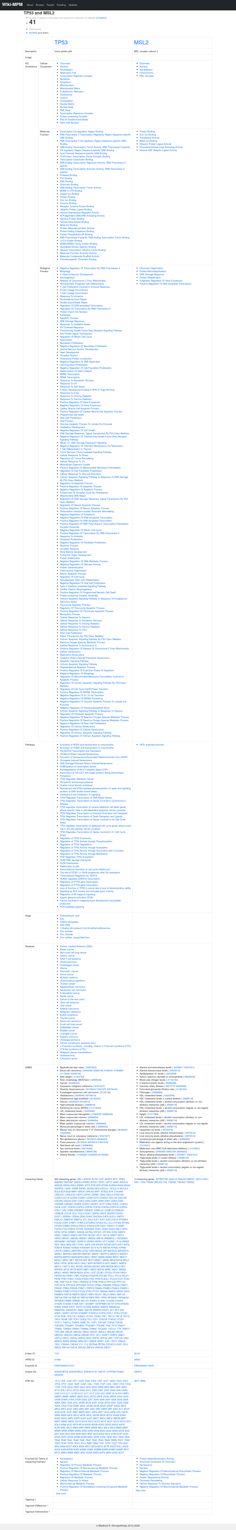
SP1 (112, 1310)
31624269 (65, 1132)
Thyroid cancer (67, 1018)
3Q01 (113, 1402)
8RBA (64, 1452)
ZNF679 (90, 1347)
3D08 (113, 1399)
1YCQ (128, 1384)
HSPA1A (81, 1241)
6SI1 (56, 1433)
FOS (64, 1229)
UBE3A (77, 1335)
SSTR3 (74, 1313)
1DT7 (74, 1380)
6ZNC (103, 1437)
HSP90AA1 (122, 1238)
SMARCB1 (59, 1310)
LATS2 (85, 1250)
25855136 (98, 1070)
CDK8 (114, 1200)
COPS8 (123, 1207)
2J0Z (56, 1393)
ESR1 (103, 1225)
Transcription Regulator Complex (76, 75)
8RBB (70, 1452)
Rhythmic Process (69, 545)
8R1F (126, 1449)
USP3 (88, 1338)
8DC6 (81, 1446)
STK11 (109, 1313)
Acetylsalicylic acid (69, 915)
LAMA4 (66, 1250)
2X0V (126, 1396)
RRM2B (76, 1300)
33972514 (190, 1132)
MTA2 (71, 1263)
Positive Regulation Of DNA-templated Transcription (86, 520)
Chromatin (65, 63)
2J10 (62, 1393)
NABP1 (114, 1263)
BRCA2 (90, 1191)
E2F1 (96, 1219)
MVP (90, 1263)
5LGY (89, 1418)
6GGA (87, 1424)
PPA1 (76, 1282)
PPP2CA (70, 1285)
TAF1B (118, 1316)
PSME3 (67, 1291)
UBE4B (85, 1335)
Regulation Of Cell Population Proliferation (81, 470)
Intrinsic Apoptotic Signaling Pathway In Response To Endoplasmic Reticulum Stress (93, 600)
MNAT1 (98, 1260)
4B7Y (137, 1380)
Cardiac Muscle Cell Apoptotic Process (79, 408)
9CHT (121, 1452)
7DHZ (127, 1440)
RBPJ (91, 1294)
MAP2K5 (77, 1253)
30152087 (95, 1098)
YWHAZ (74, 1344)
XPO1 (114, 1341)
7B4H (100, 1440)
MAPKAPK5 (77, 1257)
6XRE (97, 1437)
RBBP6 (76, 1294)
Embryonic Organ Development (75, 555)
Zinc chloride (66, 934)
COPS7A (114, 1207)
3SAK (57, 1405)
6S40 (108, 1430)
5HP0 (70, 1418)
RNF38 (84, 1297)
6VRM (77, 1437)
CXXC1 (88, 1213)
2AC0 (70, 1387)
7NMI (89, 1443)
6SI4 (72, 1433)
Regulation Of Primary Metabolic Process (80, 1464)
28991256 (171, 1151)
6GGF (122, 1424)
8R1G (57, 1452)
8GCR (113, 1446)
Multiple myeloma (69, 977)
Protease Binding (68, 175)
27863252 (97, 1114)
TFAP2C (112, 1319)
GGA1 (98, 1229)
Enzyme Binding (68, 203)
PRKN (66, 1288)
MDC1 (87, 1257)
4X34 (106, 1412)
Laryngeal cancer (68, 1033)
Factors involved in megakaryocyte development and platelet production (90, 902)
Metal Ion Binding (68, 225)
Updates (73, 4)
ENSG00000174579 (144, 1365)
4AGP (110, 1405)
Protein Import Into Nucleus (73, 311)
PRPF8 (90, 1288)
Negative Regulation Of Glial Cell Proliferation (82, 583)
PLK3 (126, 1278)
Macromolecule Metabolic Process (77, 1483)
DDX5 (83, 1216)
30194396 (102, 1154)
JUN (93, 1244)
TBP (70, 1319)
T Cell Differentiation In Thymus (76, 449)
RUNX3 (93, 1300)
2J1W (74, 1393)
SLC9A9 (87, 1306)
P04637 (120, 1371)
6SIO (84, 1433)
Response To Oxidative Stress (75, 324)
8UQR (89, 1452)
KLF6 (99, 1247)
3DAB (57, 1402)
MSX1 (57, 1263)
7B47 (115, 1437)
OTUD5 (116, 1272)
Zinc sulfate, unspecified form (75, 937)
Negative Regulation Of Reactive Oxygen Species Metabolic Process (94, 717)
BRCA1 (82, 1191)
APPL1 (102, 1182)
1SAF (77, 1384)
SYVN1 (89, 1316)
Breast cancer (67, 949)
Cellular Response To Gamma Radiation (80, 626)
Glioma (63, 968)
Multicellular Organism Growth (75, 464)
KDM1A (58, 1247)
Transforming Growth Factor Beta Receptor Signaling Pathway (91, 330)
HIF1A (106, 1235)
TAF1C (126, 1316)
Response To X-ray (69, 392)
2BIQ (123, 1387)
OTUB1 (100, 1272)
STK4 (117, 1313)
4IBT (86, 1408)
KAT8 (126, 1244)
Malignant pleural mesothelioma (76, 1052)
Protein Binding (67, 197)
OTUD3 (108, 1272)
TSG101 (112, 1328)
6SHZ (121, 1430)
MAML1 (58, 1253)
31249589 (92, 1154)
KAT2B (107, 1244)
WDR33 (58, 1341)
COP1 (64, 1207)
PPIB (95, 1282)
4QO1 (88, 1412)
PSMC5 (115, 1288)
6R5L (63, 1427)
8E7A (100, 1446)
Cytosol (64, 97)
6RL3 (100, 1427)
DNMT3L (78, 1219)
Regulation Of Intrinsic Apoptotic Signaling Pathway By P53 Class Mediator (93, 684)
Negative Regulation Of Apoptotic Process (81, 489)
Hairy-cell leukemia (69, 1002)
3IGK (69, 1402)
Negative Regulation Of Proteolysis (77, 514)
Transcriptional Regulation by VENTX (78, 875)
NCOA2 (88, 1266)
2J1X (80, 1393)
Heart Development (69, 352)
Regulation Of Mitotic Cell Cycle (76, 336)
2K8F (108, 1393)
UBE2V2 (68, 1335)
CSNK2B (58, 1213)
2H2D (94, 1390)
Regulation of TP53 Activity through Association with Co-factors (92, 850)
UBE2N (119, 1331)
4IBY (109, 1408)
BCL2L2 (124, 1188)
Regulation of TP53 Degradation (76, 844)
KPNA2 (115, 1247)
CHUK (57, 1207)
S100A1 (102, 1300)
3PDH (107, 1402)
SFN (117, 1303)
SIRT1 (72, 1306)
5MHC (64, 1421)
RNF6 (91, 1297)
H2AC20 (182, 1179)
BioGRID (33, 32)
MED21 (58, 1260)
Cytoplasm (65, 82)
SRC (122, 1310)
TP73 (114, 1325)
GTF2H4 (106, 1232)
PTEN (74, 1291)
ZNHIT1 (107, 1347)
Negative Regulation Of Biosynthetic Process (162, 1474)
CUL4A (67, 1213)
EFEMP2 (123, 1219)
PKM (97, 1278)
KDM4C (67, 1247)
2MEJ (126, 1393)
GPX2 (64, 1232)
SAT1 (82, 1303)
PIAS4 (85, 1278)
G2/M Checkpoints (69, 863)
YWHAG (65, 1344)
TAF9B (63, 1319)
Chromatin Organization (151, 268)
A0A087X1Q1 (90, 1371)
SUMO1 (82, 1316)
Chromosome (146, 72)
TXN (56, 1331)
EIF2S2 (99, 1222)
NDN (103, 1266)
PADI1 (123, 1272)
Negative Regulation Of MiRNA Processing (81, 698)
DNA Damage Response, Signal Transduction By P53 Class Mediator (94, 433)
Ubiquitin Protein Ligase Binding (76, 209)
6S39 (96, 1430)
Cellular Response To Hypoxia (75, 617)
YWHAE (172, 1182)
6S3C (103, 1430)
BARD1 (83, 1188)
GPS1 (125, 1229)
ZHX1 (119, 1344)
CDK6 (101, 1200)
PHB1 (64, 1278)
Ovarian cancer (67, 983)
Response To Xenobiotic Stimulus (77, 380)
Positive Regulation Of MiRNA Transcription (82, 692)
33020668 (181, 1086)
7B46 (109, 1437)
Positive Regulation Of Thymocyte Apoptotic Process (87, 611)
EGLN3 (58, 1222)
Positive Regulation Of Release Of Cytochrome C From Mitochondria (94, 648)
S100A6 (58, 1303)
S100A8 (67, 1303)
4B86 (142, 1380)
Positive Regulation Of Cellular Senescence (82, 729)
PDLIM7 (103, 1275)
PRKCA (116, 1285)
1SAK (83, 1384)
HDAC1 (58, 1235)
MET (71, 1260)
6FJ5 (81, 1424)
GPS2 (57, 1232)
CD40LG (104, 1197)
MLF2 (91, 1260)
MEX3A (79, 1260)
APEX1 (94, 1182)
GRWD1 (72, 1232)
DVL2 (90, 1219)
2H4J (118, 1390)
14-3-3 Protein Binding (71, 240)
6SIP (89, 1433)
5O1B (84, 1421)
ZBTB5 (101, 1344)
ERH (97, 1225)
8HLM (125, 1446)
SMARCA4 (114, 1306)
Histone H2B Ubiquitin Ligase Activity (158, 150)
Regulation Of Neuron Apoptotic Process (80, 505)
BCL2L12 (114, 1188)
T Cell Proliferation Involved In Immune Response (85, 286)
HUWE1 (112, 1241)
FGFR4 (58, 1229)
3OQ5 (101, 1402)
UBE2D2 (77, 1331)
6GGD (108, 1424)
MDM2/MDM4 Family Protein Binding (78, 243)
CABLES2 (70, 1194)
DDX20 (75, 1216)
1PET (64, 1384)
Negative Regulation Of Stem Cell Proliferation (83, 723)
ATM (93, 1185)
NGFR (80, 1269)
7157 (56, 1353)
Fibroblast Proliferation (71, 539)
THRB (83, 1322)
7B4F (88, 1440)
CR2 (64, 1210)
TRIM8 (149, 1182)
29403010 (175, 1070)
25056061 (181, 1151)
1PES (57, 1384)
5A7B (125, 1412)
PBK (76, 1275)
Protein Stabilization (70, 558)
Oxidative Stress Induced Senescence (79, 754)
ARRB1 (80, 1185)
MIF (85, 1260)
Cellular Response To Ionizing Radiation (80, 623)
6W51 (90, 1437)
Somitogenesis (67, 277)
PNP (62, 1282)
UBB (62, 1331)
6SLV (107, 1433)
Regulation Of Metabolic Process (76, 1477)
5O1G (116, 1421)
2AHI (82, 1387)
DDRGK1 (67, 1216)
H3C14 (199, 1179)
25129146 (105, 1092)
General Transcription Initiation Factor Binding (83, 250)
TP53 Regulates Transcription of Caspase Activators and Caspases (94, 813)
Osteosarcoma (67, 1055)
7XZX (108, 1443)
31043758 (78, 1076)
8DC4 (75, 1446)
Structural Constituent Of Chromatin (157, 1461)
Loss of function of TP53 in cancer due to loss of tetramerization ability (95, 888)
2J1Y (86, 1393)
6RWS (71, 1430)
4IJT (121, 1408)
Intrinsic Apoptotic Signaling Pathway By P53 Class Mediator (90, 639)
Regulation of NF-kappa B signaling (77, 894)
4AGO (103, 1405)
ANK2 (122, 1179)
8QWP (119, 1449)
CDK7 (107, 1200)
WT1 (86, 1341)
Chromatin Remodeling (151, 1480)
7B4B (63, 1440)
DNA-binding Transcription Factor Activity (80, 187)
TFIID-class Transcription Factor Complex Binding (85, 156)
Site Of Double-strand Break (74, 119)
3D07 (107, 1399)
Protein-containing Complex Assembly (79, 595)
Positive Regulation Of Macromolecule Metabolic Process (89, 1468)
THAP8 (75, 1322)
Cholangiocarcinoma (70, 1039)
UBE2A (68, 1331)
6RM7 (125, 1427)
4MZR (81, 1412)
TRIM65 (84, 1328)
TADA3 (97, 1316)
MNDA (106, 1260)
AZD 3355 (65, 925)
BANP (75, 1188)
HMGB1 (83, 1238)
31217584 (153, 1114)
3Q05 (119, 1402)
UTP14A (118, 1338)
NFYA (66, 1269)
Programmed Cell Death (72, 414)
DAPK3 (96, 1213)
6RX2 (84, 1430)
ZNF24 (73, 1347)
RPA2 (104, 1297)
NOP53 (100, 1269)
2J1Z (91, 1393)
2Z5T (90, 1399)
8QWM (97, 1449)
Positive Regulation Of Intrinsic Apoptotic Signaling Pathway (90, 735)
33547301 (189, 1067)
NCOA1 (79, 1266)
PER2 (57, 1278)
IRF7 (74, 1244)
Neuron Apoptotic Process (73, 573)
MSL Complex (147, 75)
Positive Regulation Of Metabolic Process (81, 1474)
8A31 (125, 1443)
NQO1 (115, 1269)
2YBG (71, 1399)
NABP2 (122, 1263)
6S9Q (115, 1430)
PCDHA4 (84, 1275)
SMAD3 (104, 1306)
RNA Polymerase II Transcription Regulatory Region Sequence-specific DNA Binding (95, 136)
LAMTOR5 (75, 1250)
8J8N (63, 1449)
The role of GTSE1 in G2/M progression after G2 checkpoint (90, 872)
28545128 (91, 1151)
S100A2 (110, 1300)
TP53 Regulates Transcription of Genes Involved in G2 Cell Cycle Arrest (92, 821)
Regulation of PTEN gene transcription (79, 881)
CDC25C (58, 1200)
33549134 (75, 1073)
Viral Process (66, 420)
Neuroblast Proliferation (71, 343)
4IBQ (75, 1408)
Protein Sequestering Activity (154, 1477)
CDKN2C (68, 1204)
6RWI (64, 1430)
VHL (165, 1182)
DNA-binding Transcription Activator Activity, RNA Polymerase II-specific (92, 170)
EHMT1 (73, 1222)
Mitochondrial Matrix (70, 88)
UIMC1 (121, 1335)
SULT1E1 (72, 1316)
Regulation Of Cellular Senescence (77, 726)
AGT (101, 1179)
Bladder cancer (67, 1030)
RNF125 (121, 1294)
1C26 (69, 1380)
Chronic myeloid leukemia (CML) (76, 946)
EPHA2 (125, 1222)
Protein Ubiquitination (150, 277)
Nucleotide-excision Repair (73, 299)
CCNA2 (73, 1197)
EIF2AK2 (90, 1222)
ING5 (68, 1244)
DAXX (103, 1213)
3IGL (75, 1402)
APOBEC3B (162, 1179)
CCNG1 (82, 1197)
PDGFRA (94, 1275)
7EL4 (83, 1443)
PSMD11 (124, 1288)
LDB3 (92, 1250)
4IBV (98, 1408)
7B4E (82, 1440)
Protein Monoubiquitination (153, 271)
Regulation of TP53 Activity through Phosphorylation (86, 841)
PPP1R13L (59, 1285)
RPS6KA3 (59, 1300)
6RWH (57, 1430)
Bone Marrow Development (73, 551)
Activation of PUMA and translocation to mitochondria (87, 747)
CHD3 (108, 1204)
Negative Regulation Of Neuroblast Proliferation (83, 346)
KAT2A (99, 1244)
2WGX (113, 1396)
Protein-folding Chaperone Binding (77, 231)
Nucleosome (146, 1464)
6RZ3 (90, 1430)
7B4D (76, 1440)
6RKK (87, 1427)
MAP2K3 (67, 1253)
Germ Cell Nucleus (69, 122)
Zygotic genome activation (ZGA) (76, 897)
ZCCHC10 (111, 1344)
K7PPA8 (111, 1371)
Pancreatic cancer (69, 971)
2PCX (93, 1396)
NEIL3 (117, 1266)
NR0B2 (122, 1269)
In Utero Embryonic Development (76, 274)
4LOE (63, 1412)
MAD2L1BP (101, 1250)
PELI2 (118, 1275)
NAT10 (66, 1266)
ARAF (116, 1182)
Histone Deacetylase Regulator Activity (79, 212)
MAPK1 (96, 1253)
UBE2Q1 (58, 1335)
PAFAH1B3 (60, 1275)
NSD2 (80, 1272)
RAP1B (68, 1294)
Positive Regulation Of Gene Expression (80, 402)
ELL (106, 1222)
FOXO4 (71, 1229)
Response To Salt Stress (72, 386)
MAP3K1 (86, 1253)
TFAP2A (103, 1319)
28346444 (74, 1082)
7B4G (94, 1440)
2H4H (113, 1390)
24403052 (88, 1070)
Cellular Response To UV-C (73, 629)
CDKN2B (58, 1204)
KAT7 (120, 1244)
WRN (80, 1341)
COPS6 (105, 1207)
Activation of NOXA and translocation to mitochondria (86, 744)
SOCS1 (105, 1310)
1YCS (64, 1387)
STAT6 (102, 1313)
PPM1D (102, 1282)
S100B (75, 1303)
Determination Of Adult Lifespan (76, 371)
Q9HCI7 (138, 1371)
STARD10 (93, 1313)
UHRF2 (113, 1335)
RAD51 (120, 1291)
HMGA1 (66, 1238)
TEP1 (95, 1319)
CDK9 (120, 1200)
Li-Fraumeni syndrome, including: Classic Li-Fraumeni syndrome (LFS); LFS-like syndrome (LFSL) (95, 1047)
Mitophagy (65, 271)
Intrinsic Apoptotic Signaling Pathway (78, 664)
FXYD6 (79, 1229)
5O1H (123, 1421)
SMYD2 (88, 1310)
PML (56, 1282)
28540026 (189, 1076)
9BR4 (108, 1452)
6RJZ (69, 1427)
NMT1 (87, 1269)
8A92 (62, 1446)
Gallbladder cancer (69, 1027)
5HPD (77, 1418)
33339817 (178, 1067)
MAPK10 (104, 1253)
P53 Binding (66, 178)
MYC (107, 1263)
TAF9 (57, 1319)
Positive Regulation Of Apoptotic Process (81, 486)
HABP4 (121, 1232)
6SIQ (95, 1433)
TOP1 (94, 1322)
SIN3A (57, 1306)
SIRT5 (79, 1306)
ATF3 (87, 1185)
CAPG (79, 1194)
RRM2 (68, 1300)
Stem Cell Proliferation (71, 632)
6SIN (78, 1433)
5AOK (82, 1415)
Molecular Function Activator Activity (78, 253)
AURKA (113, 1185)
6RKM (94, 1427)
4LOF (69, 1412)
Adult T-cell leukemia (70, 958)
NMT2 (93, 1269)
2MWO (57, 1396)
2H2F (100, 1390)
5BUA (103, 1415)
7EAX (64, 1443)
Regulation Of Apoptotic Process (76, 483)
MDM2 (101, 1257)
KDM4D (75, 1247)
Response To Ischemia (71, 296)
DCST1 (58, 1216)
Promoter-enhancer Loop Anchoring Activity (161, 147)
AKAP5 (108, 1179)
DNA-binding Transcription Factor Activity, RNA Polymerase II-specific (95, 147)
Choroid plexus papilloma (72, 980)
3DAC (64, 1402)
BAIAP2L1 (59, 1188)
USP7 (111, 1338)
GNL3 (118, 1229)
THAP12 (67, 1322)
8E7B (106, 1446)
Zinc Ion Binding (68, 200)
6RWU (78, 1430)
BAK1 (69, 1188)
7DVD (57, 1443)
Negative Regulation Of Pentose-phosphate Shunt (85, 707)
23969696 (157, 1092)
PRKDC (58, 1288)
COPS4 (88, 1207)
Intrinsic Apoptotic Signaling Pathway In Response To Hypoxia (91, 710)
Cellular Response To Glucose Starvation (80, 473)
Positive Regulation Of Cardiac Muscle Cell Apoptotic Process (91, 411)
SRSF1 (58, 1313)
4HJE (69, 1408)
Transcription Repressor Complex (76, 113)
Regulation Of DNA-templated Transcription (81, 305)
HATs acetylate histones (152, 744)
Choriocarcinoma (68, 961)
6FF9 (75, 1424)
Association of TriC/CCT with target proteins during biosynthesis (92, 772)
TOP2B (118, 1322)
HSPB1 (98, 1241)
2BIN (106, 1387)
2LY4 (120, 1393)
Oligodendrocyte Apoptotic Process (77, 667)
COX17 (58, 1210)
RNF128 (58, 1297)
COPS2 (72, 1207)
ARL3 (73, 1185)
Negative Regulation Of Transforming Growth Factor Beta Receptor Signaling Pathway (93, 438)
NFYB (73, 1269)
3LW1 (94, 1402)
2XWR (64, 1399)
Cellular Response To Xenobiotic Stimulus (81, 620)
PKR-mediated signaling (72, 906)
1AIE (63, 1380)
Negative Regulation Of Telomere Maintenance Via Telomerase (91, 445)
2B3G (94, 1387)
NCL (73, 1266)
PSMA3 (98, 1288)
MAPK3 (124, 1253)
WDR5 (66, 1341)
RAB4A (104, 1291)
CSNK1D (109, 1210)
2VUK (106, 1396)
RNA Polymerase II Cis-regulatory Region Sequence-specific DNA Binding (93, 142)
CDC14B (122, 1197)
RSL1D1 (85, 1300)
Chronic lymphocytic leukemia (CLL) (78, 1042)
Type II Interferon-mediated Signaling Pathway (83, 586)
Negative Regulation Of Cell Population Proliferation (85, 367)
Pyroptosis (65, 775)
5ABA (64, 1415)
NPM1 (108, 1269)
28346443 (80, 1095)
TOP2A (111, 1322)
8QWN (105, 1449)
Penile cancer (67, 996)
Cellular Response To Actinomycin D (78, 645)
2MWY (72, 1396)
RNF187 (76, 1297)
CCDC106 (119, 1194)
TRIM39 (67, 1328)
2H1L (88, 1390)
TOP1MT (102, 1322)
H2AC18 (173, 1179)
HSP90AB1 (60, 1241)
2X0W (57, 1399)
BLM (68, 1191)
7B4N (107, 1440)
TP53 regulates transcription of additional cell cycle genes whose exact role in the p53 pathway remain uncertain (95, 827)
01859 (57, 1359)
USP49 (103, 1338)
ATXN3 (104, 1185)
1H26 (87, 1380)
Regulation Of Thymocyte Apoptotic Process (82, 608)
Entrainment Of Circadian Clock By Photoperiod (84, 492)
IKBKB (125, 1241)
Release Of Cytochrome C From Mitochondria (83, 280)
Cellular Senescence (70, 651)
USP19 (58, 1338)
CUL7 (74, 1213)
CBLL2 (109, 1194)
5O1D (97, 1421)
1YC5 (121, 1384)
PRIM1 (98, 1285)
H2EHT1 (102, 1371)
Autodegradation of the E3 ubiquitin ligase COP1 (84, 769)
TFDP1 (120, 1319)
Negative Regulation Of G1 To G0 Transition (82, 695)
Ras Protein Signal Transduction (76, 333)
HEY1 (99, 1235)
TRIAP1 (121, 1325)
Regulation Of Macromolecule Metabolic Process (84, 1471)
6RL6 (112, 1427)
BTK (111, 1191)
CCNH (89, 1197)
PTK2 (89, 1291)
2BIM (100, 1387)
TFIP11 (58, 1322)
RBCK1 (84, 1294)
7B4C (69, 1440)
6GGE (115, 1424)
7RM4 (95, 1443)
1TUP (102, 1384)
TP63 (108, 1325)
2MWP (65, 1396)
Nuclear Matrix (67, 103)
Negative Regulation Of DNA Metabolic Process (84, 561)
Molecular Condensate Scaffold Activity (79, 256)
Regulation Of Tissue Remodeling (76, 458)
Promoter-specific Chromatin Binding (78, 259)
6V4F (119, 1433)
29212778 (170, 1086)
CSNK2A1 (119, 1210)
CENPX (94, 1204)
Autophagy (65, 314)
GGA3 (111, 1229)
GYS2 (114, 1232)
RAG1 (127, 1291)
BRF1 (97, 1191)
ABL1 (80, 1179)
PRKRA (74, 1288)
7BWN (113, 1440)
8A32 (57, 1446)
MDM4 (109, 1257)
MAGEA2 (112, 1250)
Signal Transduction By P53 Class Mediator (81, 636)
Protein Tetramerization (71, 567)
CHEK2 (124, 1204)
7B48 (121, 1437)
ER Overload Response (71, 327)
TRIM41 (76, 1328)
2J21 (103, 1393)
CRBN (70, 1210)
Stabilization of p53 (69, 866)
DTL (85, 1219)
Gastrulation (66, 339)
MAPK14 (114, 1253)
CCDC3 (58, 1197)
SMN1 (81, 1310)
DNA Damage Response (72, 321)
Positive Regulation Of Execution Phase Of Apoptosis (87, 670)
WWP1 (100, 1341)
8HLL (119, 1446)
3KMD (82, 1402)
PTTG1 (96, 1291)
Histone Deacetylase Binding (74, 221)
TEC (89, 1319)
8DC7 (88, 1446)
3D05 (96, 1399)
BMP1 (74, 1191)
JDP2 (87, 1244)
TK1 (88, 1322)
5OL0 (57, 1424)
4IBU (92, 1408)
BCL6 (57, 1191)
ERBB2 (66, 1225)
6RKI (81, 1427)
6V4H (125, 1433)
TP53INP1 (90, 1325)
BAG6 (127, 1185)
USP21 (65, 1338)
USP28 (81, 1338)
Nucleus (64, 66)
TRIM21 (58, 1328)
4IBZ (115, 1408)
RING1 (113, 1294)
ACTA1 (95, 1179)
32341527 (99, 1086)
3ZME (76, 1405)
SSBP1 (66, 1313)
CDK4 (88, 1200)
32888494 (107, 1114)
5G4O (57, 1418)
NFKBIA (58, 1269)
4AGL (83, 1405)
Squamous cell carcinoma (73, 989)
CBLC (103, 1194)
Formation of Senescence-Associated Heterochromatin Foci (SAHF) (94, 757)
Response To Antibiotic (71, 536)
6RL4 (106, 1427)
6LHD (57, 1427)
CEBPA (77, 1204)
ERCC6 (90, 1225)
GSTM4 (89, 1232)
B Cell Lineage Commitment (74, 290)
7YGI (119, 1443)
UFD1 (92, 1335)
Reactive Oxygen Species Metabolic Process (82, 642)
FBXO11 (111, 1225)
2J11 (68, 1393)
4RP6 (94, 1412)
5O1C (91, 1421)
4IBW (104, 1408)
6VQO (57, 1437)
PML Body (65, 110)
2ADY (76, 1387)
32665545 (96, 1079)
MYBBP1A (99, 1263)
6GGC (101, 1424)
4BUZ (123, 1405)
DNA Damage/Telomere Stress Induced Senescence (86, 763)
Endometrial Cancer (70, 993)
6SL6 (101, 1433)
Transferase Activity (150, 137)
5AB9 (57, 1415)
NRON (73, 1272)
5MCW (116, 1418)
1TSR (96, 1384)
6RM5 (118, 1427)
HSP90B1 (71, 1241)
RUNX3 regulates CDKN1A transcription (80, 878)
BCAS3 (91, 1188)
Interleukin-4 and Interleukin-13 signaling (80, 794)
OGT (93, 1272)
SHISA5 (124, 1303)
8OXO (76, 1449)
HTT (105, 1241)
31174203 (65, 1073)
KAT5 (114, 1244)
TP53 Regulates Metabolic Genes (77, 779)
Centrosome (66, 94)
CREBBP (78, 1210)
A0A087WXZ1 (76, 1371)
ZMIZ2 (57, 1347)
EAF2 (109, 1219)
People (50, 4)
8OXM (70, 1449)
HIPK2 (57, 1238)
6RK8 (75, 1427)
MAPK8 (58, 1257)
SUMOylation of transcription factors (78, 766)
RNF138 (67, 1297)
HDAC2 (66, 1235)
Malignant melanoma (70, 1011)
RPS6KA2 (124, 1297)
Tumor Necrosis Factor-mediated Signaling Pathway (86, 452)
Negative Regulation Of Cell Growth (77, 430)
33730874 (167, 1129)
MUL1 (84, 1263)
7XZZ (114, 1443)
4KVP (127, 1408)
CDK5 (94, 1200)
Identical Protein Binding (72, 218)
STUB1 (124, 1313)
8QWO (112, 1449)
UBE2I (85, 1331)
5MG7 (57, 1421)
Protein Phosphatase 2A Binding (76, 234)
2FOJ (69, 1390)
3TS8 (69, 1405)
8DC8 (94, 1446)
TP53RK (100, 1325)
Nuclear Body (66, 107)
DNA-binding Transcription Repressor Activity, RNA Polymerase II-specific (93, 164)
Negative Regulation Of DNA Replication (80, 361)
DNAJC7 (58, 1219)
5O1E (103, 1421)
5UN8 (63, 1424)
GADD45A (89, 1229)
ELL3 (111, 1222)
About (30, 4)
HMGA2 (74, 1238)
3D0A (125, 1399)
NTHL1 (87, 1272)
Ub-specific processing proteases (76, 782)
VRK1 (126, 1338)
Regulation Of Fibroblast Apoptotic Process (81, 714)
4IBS (81, 1408)
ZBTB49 (93, 1344)
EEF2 (115, 1219)
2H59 (124, 1390)
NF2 (123, 1266)
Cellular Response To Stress (74, 455)
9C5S (115, 1452)
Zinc (62, 918)
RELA (106, 1294)
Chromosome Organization (73, 570)
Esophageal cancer (69, 965)
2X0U (119, 1396)
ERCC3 (82, 1225)
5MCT (96, 1418)
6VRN (84, 1437)
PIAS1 (71, 1278)
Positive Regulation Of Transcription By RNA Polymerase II (89, 533)
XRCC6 (121, 1341)
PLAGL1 (105, 1278)
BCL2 (98, 1188)
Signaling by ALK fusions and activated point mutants (87, 891)
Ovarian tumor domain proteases (76, 785)
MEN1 (66, 1260)
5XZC (69, 1424)
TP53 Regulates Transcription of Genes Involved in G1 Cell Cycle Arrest (92, 833)
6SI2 (62, 1433)
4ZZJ (118, 1412)
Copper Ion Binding (69, 193)
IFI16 (118, 1241)
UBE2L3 (102, 1331)
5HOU (64, 1418)
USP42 (95, 1338)
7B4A (57, 1440)
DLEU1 (112, 1216)
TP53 (61, 42)
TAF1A (111, 1316)
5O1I (128, 1421)
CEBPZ (86, 1204)
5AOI (69, 1415)
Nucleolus (65, 79)
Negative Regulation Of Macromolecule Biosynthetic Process (170, 1471)
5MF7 (123, 1418)
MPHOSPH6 (116, 1260)
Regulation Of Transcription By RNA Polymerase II (85, 308)
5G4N (122, 1415)
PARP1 (70, 1275)
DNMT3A (68, 1219)
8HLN (57, 1449)
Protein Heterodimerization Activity (77, 228)
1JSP (99, 1380)
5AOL (89, 1415)
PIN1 (91, 1278)
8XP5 (102, 1452)
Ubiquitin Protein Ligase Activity (156, 143)
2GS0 (82, 1390)
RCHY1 (98, 1294)
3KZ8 (88, 1402)
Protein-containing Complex (73, 116)
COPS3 (80, 1207)
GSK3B (80, 1232)
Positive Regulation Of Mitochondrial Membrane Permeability (90, 467)
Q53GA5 (58, 1374)
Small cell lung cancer (71, 1024)
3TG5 (63, 1405)
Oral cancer (66, 1005)
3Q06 (125, 1402)
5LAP (83, 1418)
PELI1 (111, 1275)
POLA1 (68, 1282)
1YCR (57, 1387)
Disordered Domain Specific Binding (78, 246)
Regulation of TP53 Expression (75, 838)
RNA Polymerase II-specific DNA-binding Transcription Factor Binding (95, 237)
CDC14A (113, 1197)
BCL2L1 (106, 1188)
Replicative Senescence (72, 654)
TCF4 (76, 1319)
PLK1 (120, 1278)
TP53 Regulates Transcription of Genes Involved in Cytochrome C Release (93, 802)
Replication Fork (68, 72)
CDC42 (67, 1200)
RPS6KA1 (113, 1297)
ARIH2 (66, 1185)
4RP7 (100, 1412)
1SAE (70, 1384)
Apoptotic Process (69, 318)
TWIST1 (126, 1328)
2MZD (80, 1396)
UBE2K (93, 1331)
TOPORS (59, 1325)
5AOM (96, 1415)
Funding (61, 4)
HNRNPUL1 (110, 1238)
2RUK (99, 1396)
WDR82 (73, 1341)
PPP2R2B (81, 1285)
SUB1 (64, 1316)
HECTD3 (82, 1235)
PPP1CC (120, 1282)
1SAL (89, 1384)
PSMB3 (107, 1288)
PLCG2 (113, 1278)
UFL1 (98, 1335)
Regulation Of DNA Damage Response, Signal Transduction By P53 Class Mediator (94, 500)
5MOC (71, 1421)
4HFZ (63, 1408)
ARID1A (124, 1182)
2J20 (97, 1393)
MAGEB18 (123, 1250)
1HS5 (93, 1380)
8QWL (90, 1449)
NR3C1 (58, 1272)
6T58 (113, 1433)
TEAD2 (83, 1319)
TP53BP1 (69, 1325)
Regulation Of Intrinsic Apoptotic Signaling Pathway (86, 732)
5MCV (109, 1418)
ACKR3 (87, 1179)
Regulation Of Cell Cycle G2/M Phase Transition (84, 689)
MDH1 (94, 1257)
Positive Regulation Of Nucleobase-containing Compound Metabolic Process (94, 1488)
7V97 (101, 1443)
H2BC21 (191, 1179)
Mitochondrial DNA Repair (73, 495)
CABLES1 (59, 1194)
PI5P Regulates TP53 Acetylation (77, 856)
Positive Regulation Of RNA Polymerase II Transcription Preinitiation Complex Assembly (94, 525)
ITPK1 (81, 1244)
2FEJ (63, 1390)
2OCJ (86, 1396)
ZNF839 (99, 1347)
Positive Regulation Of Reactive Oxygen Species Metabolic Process (94, 720)
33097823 (91, 1067)
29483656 (161, 1151)
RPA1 (98, 1297)
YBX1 (57, 1344)
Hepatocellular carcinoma (72, 986)
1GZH (81, 1380)
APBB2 (86, 1182)
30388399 (171, 1082)
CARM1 (95, 1194)
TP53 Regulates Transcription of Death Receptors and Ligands (91, 816)
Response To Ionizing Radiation (76, 396)
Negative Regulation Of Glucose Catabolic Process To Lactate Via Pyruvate (93, 703)
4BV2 (57, 1408)
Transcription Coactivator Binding (76, 159)
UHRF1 (105, 1335)
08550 (137, 1359)
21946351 (108, 1070)
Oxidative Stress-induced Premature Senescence (84, 657)
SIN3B (65, 1306)
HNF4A (99, 1238)
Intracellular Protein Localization (76, 358)
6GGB (94, 1424)
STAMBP (83, 1313)
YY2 (86, 1344)
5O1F (110, 1421)
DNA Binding (66, 181)
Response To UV (68, 383)
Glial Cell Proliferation (71, 417)
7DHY (120, 1440)
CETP (102, 1204)
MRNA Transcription (70, 374)
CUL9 (81, 1213)
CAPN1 (87, 1194)
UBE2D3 (158, 1182)
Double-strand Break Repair (73, 302)
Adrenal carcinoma (69, 1008)
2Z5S (84, 1399)
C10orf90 (118, 1191)
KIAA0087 (85, 1247)
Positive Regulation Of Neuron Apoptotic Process (84, 508)
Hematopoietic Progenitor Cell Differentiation (82, 283)
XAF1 (108, 1341)
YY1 (81, 1344)
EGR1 (65, 1222)
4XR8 (113, 1412)
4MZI (75, 1412)
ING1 (57, 1244)
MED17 (123, 1257)
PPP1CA (111, 1282)
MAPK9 (67, 1257)
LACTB (58, 1250)
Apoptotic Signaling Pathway (74, 661)
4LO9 (57, 1412)
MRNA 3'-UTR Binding (71, 190)
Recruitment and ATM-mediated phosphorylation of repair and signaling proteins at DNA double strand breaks (95, 790)
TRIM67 (93, 1328)
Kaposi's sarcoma (69, 1036)
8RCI (83, 1452)
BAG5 (120, 1185)
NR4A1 (65, 1272)
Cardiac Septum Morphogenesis (76, 589)
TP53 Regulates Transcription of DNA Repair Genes (86, 797)
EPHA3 (58, 1225)
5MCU (103, 1418)
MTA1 (64, 1263)
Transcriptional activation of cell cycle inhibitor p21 (85, 869)
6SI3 (67, 1433)
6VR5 (70, 1437)
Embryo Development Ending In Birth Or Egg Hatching (87, 389)
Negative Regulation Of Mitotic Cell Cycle (80, 530)
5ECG (109, 1415)
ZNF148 (66, 1347)
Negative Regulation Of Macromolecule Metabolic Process (169, 1486)
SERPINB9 (101, 1303)
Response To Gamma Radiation (76, 399)
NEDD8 (110, 1266)
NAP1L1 (58, 1266)
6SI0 (127, 1430)
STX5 (57, 1316)
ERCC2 (74, 1225)
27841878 (101, 1089)
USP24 (73, 1338)
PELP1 (125, 1275)
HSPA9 (90, 1241)
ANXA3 (78, 1182)
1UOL (109, 1384)
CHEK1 (116, 1204)
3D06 (102, 1399)
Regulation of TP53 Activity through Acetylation (83, 847)
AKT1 (115, 1179)
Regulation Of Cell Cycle (72, 576)
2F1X (57, 1390)
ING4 (62, 1244)
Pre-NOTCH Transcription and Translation (80, 750)
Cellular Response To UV (72, 461)
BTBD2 (104, 1191)
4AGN (96, 1405)
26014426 (87, 1148)
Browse (40, 4)
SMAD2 (96, 1306)
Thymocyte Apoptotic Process (75, 604)
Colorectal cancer (68, 1058)
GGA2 (105, 1229)
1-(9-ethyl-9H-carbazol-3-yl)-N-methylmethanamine (85, 928)
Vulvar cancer (67, 974)
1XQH (115, 1384)
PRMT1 (82, 1288)
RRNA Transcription (70, 377)
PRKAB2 (106, 1285)
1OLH (125, 1380)
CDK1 (74, 1200)
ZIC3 (125, 1344)
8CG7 (69, 1446)
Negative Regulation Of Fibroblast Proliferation (83, 542)
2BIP (118, 1387)
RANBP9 (58, 1294)
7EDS (70, 1443)
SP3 (117, 1310)
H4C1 (206, 1179)
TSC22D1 (102, 1328)
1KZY (106, 1380)
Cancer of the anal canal (72, 999)
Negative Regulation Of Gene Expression (80, 405)
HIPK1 (120, 1235)
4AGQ (117, 1405)
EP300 (117, 1222)
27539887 (119, 1070)
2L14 (114, 1393)
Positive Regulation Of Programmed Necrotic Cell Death (88, 592)
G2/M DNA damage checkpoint (75, 860)
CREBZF (88, 1210)
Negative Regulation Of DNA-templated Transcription (86, 517)
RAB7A (112, 1291)
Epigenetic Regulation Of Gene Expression (161, 280)
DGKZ (89, 1216)
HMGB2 (92, 1238)
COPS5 (97, 1207)
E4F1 (102, 1219)
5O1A (78, 1421)
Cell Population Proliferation (74, 364)
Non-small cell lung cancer (73, 952)
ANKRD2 (58, 1182)
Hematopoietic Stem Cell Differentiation (79, 579)
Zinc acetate (66, 931)
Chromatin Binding (69, 184)
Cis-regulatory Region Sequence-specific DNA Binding (87, 150)
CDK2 (81, 1200)
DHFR (105, 1216)
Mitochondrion (67, 85)
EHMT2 (81, 1222)
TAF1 (104, 1316)
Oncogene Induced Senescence (76, 760)
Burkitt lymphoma (69, 1014)
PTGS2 (81, 1291)
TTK (119, 1328)
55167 (137, 1353)
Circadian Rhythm (69, 355)
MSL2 (141, 42)
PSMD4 (58, 1291)
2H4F (106, 1390)
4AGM (89, 1405)
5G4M (116, 1415)
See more (61, 1493)
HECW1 (92, 1235)
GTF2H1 (97, 1232)
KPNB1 (123, 1247)
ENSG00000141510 (64, 1365)
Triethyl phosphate (69, 921)
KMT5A (106, 1247)
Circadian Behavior (69, 548)
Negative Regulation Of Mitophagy (77, 673)
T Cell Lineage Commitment (74, 293)
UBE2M (111, 1331)
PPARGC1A (85, 1282)
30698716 (187, 1098)
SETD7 (111, 1303)
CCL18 (66, 1197)
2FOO (76, 1390)
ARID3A (58, 1185)
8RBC (77, 1452)
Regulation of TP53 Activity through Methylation (84, 853)
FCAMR (120, 1225)
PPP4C (90, 1285)
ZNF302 (82, 1347)
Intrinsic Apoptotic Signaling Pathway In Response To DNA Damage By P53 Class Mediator (94, 478)
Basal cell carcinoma (70, 1021)
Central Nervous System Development (79, 349)
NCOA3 (96, 1266)
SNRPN (97, 1310)
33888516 (90, 1104)
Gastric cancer (67, 955)
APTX (109, 1182)
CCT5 (96, 1197)
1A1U (57, 1380)
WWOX (93, 1341)
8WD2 (96, 1452)
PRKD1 (124, 1285)
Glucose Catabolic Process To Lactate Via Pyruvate (86, 424)
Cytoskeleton (66, 100)
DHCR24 (97, 1216)
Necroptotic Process (70, 614)
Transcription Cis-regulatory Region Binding (81, 131)
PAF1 (137, 1182)
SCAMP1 (90, 1303)
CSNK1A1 (99, 1210)
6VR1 (64, 1437)
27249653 (101, 17)
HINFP (113, 1235)
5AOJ (76, 1415)
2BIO (112, 1387)
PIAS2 (78, 1278)
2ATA (88, 1387)
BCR (63, 1191)
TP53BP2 (79, 1325)
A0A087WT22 (61, 1371)
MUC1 (77, 1263)
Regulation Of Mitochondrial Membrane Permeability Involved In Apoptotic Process (92, 678)
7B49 (126, 1437)
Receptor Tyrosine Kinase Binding (77, 206)
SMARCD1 (71, 1310)
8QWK (83, 1449)
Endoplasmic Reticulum (72, 91)
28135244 (91, 1089)
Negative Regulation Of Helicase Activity (80, 564)
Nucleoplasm (66, 69)
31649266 (82, 1154)
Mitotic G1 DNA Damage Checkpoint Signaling (83, 442)
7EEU (77, 1443)
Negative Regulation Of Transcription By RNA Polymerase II (90, 268)
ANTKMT (68, 1182)
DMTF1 (120, 1216)
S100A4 (119, 1300)
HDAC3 (74, 1235)
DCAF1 (120, 1213)
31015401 (144, 1145)
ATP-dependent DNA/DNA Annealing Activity (82, 215)
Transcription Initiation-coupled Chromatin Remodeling (87, 511)
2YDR (78, 1399)
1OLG (119, 1380)
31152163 (172, 1079)
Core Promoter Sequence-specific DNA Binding (83, 153)
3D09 (119, 1399)
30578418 (111, 1089)
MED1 (116, 1257)
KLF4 (93, 1247)
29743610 (90, 1095)
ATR (98, 1185)
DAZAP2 (111, 1213)
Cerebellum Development (72, 427)
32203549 (89, 1111)
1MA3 (112, 1380)
